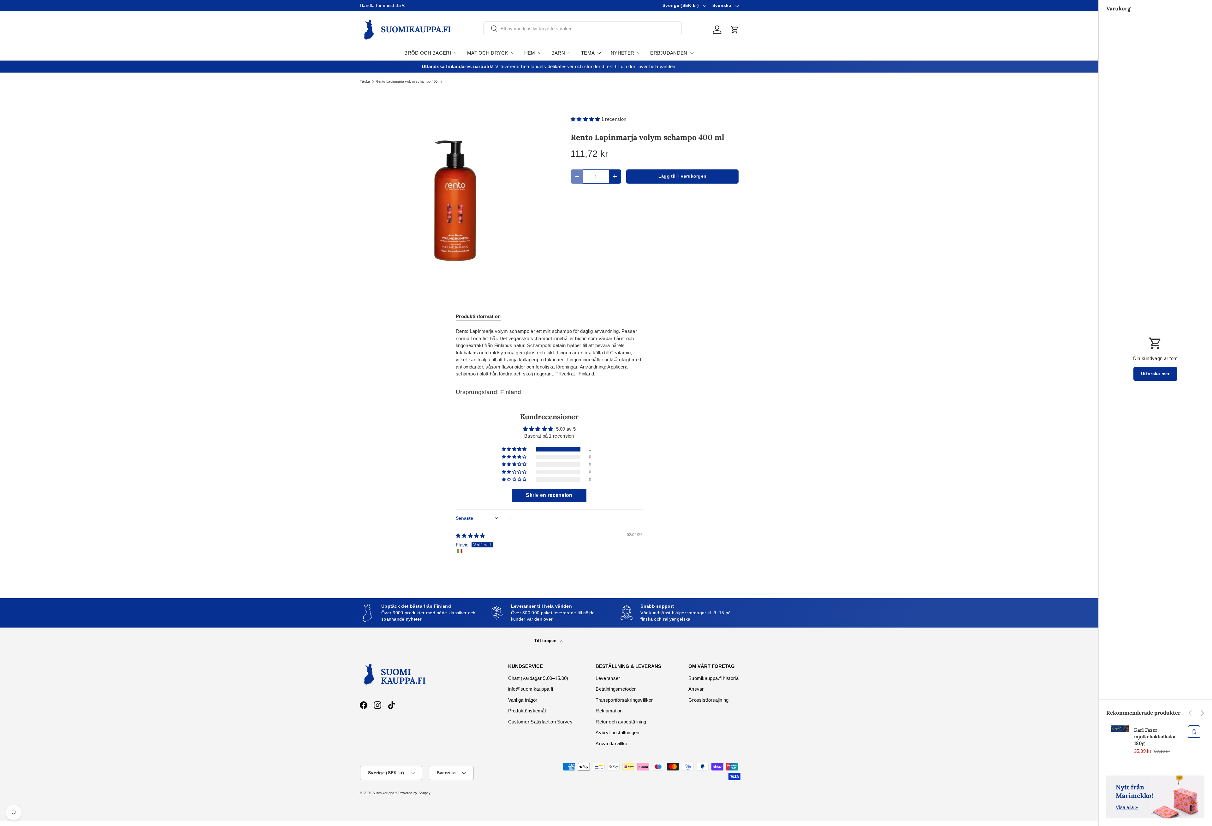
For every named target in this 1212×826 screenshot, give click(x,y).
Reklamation (609, 710)
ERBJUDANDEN (668, 53)
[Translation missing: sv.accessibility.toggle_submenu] (455, 53)
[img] (470, 535)
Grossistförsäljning (708, 700)
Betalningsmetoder (616, 689)
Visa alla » (1127, 807)
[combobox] (582, 28)
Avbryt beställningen (617, 732)
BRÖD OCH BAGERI (427, 53)
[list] (455, 201)
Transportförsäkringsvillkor (624, 700)
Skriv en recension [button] (549, 495)
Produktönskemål (527, 710)
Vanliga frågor (523, 700)
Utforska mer (1155, 373)
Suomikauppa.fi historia (713, 678)
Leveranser (608, 678)
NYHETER (622, 53)
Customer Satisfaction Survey (540, 721)
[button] (735, 30)
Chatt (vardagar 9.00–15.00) (538, 678)
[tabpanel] (549, 353)
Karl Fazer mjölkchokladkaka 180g (1154, 736)
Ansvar (696, 689)
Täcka (365, 81)
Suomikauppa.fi (384, 793)
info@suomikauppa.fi (530, 689)
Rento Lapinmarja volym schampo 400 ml (409, 81)
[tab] (478, 316)
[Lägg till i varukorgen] (1194, 731)
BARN (558, 53)
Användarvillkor (612, 743)
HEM (529, 53)
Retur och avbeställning (621, 721)
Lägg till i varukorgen (682, 176)
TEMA (588, 53)
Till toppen (546, 640)
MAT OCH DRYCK (487, 53)
